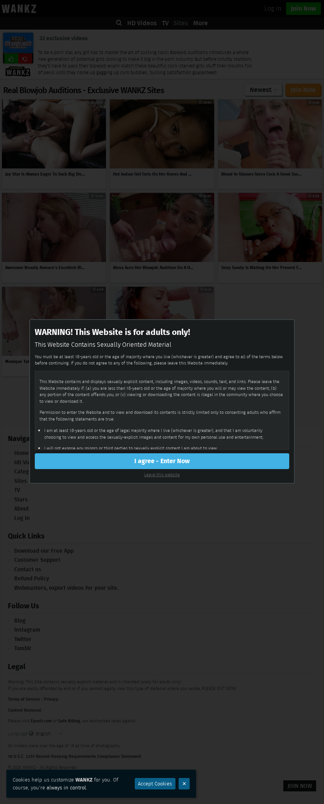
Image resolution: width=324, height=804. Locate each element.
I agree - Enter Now (162, 461)
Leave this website (162, 474)
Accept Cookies (155, 783)
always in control (66, 787)
